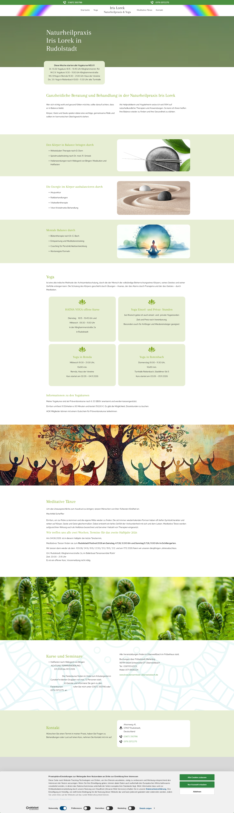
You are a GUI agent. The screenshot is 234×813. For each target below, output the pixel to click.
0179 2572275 (162, 2)
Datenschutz (66, 799)
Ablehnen (197, 792)
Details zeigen (146, 808)
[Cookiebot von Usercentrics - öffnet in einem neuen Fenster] (32, 808)
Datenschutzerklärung (156, 789)
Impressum (54, 799)
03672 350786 (75, 2)
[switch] (87, 808)
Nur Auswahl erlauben (197, 784)
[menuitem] (85, 10)
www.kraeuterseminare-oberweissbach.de (138, 674)
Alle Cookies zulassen (197, 777)
